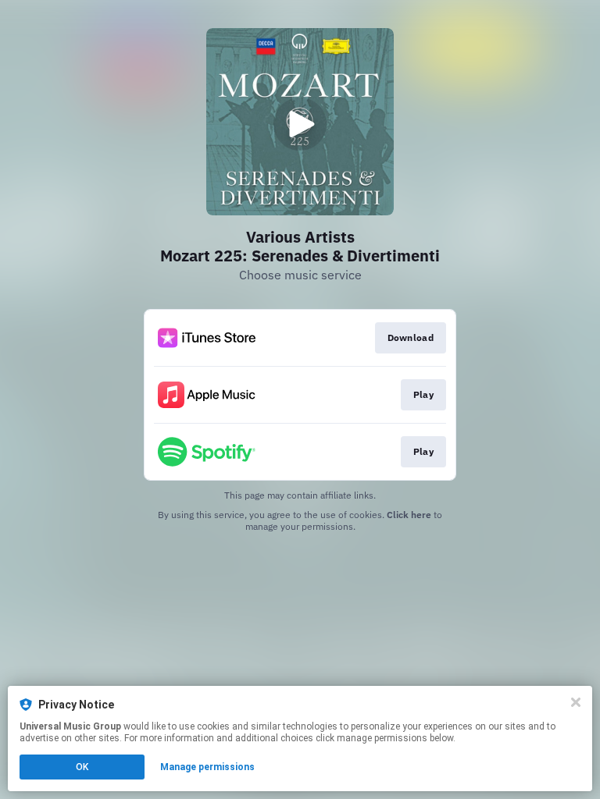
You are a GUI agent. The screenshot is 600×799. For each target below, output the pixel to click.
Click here (409, 514)
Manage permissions (207, 767)
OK (82, 767)
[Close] (575, 702)
